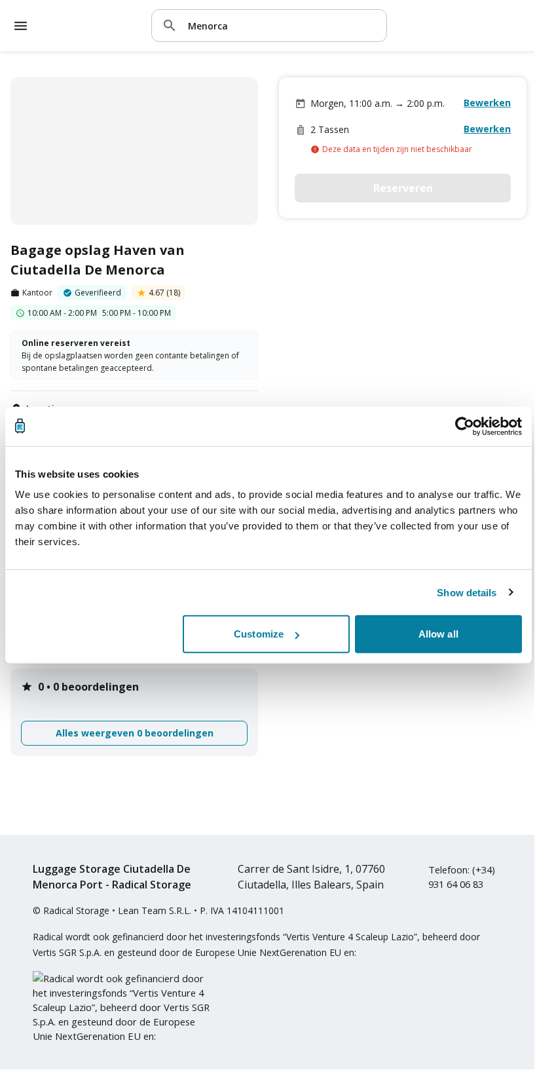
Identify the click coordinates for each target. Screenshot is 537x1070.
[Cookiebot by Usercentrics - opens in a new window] (464, 426)
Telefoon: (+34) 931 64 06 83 (461, 876)
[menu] (20, 26)
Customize (259, 634)
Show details (466, 592)
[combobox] (282, 25)
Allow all (438, 634)
